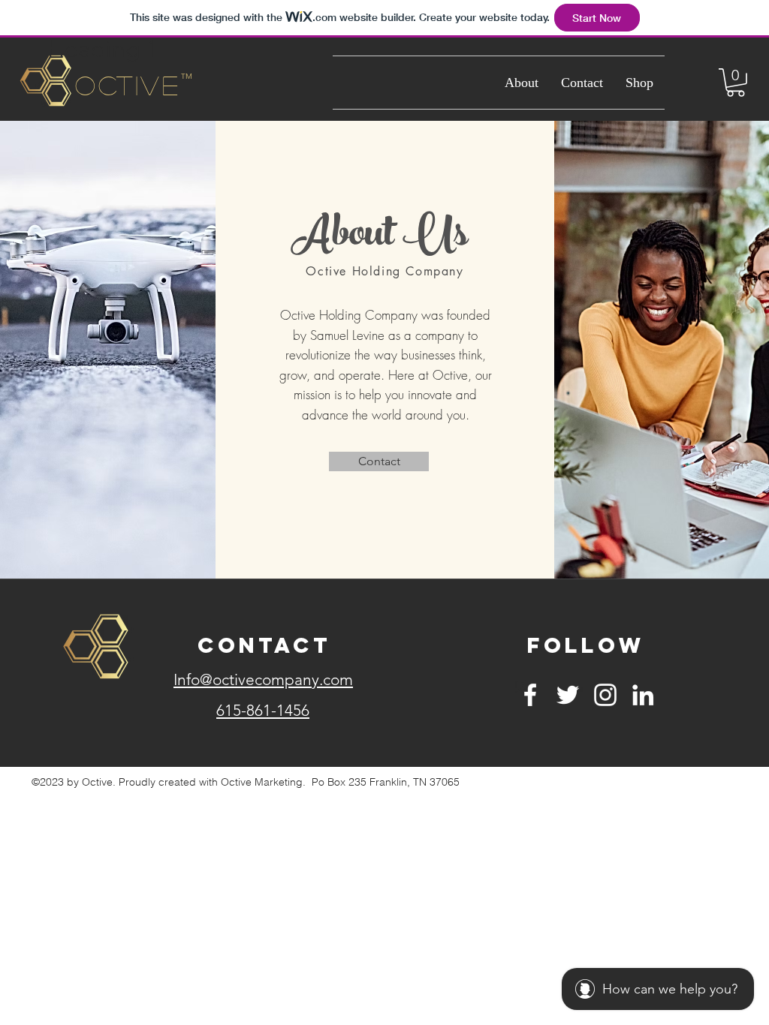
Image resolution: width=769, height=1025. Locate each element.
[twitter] (568, 695)
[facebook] (530, 695)
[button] (735, 82)
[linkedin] (643, 695)
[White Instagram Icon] (605, 695)
